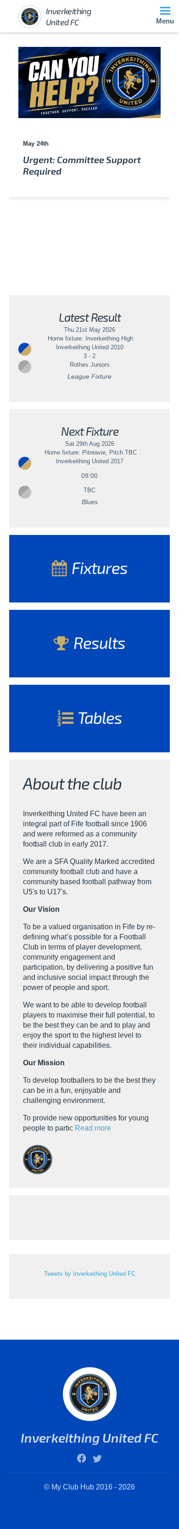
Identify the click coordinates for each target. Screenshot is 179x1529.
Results (97, 642)
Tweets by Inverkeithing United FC (89, 1273)
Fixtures (98, 567)
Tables (98, 717)
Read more (93, 1128)
